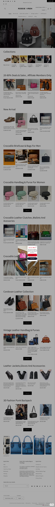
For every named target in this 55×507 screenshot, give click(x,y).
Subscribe (32, 258)
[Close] (36, 247)
